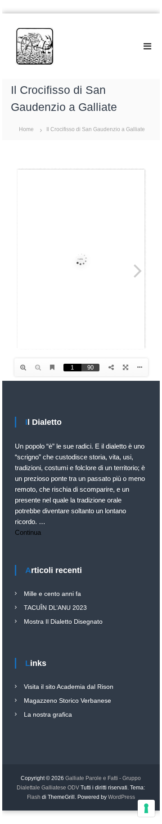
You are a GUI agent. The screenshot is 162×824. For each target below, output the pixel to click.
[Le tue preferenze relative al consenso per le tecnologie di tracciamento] (146, 808)
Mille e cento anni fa (52, 593)
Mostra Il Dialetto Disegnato (63, 621)
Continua (28, 532)
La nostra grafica (48, 714)
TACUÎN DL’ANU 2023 (55, 607)
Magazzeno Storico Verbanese (67, 700)
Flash (33, 797)
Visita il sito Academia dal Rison (68, 686)
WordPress (121, 797)
